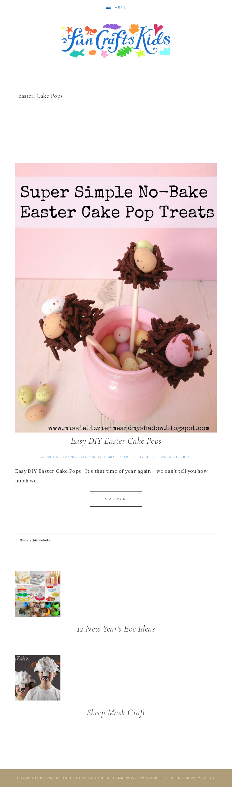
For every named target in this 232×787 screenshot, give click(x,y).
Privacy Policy (200, 778)
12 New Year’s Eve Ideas (116, 628)
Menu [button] (120, 7)
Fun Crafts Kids (115, 40)
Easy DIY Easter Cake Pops (116, 440)
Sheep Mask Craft (116, 712)
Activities (49, 457)
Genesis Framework (116, 778)
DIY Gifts (146, 457)
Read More (116, 499)
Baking (69, 457)
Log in (174, 778)
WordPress (152, 778)
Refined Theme (71, 778)
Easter (165, 457)
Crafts (127, 457)
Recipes (183, 457)
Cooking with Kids (98, 457)
